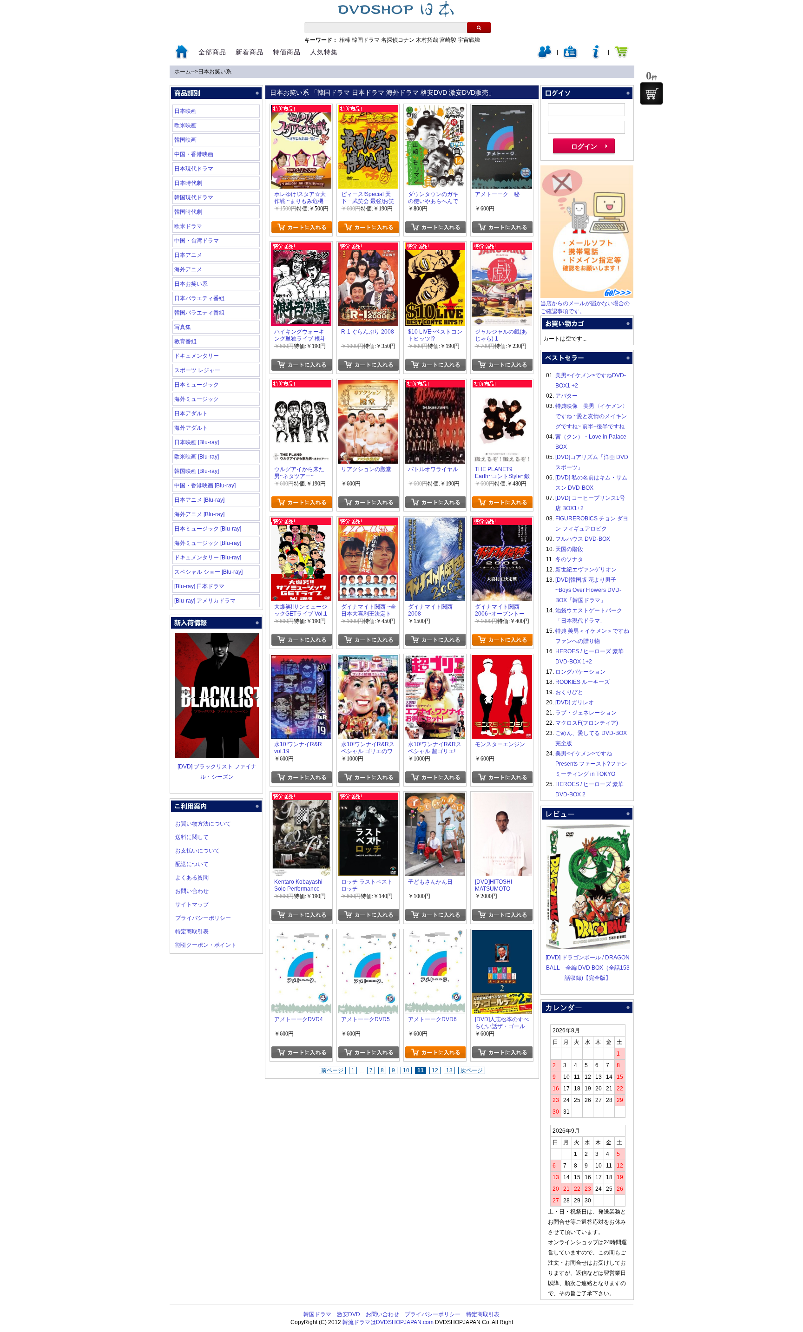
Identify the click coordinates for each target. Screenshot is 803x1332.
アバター (566, 396)
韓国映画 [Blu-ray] (196, 471)
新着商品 (249, 52)
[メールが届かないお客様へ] (586, 296)
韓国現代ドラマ (193, 197)
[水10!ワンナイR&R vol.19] (301, 660)
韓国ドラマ (366, 40)
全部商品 (212, 52)
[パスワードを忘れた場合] (596, 56)
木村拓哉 (427, 40)
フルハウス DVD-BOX (582, 539)
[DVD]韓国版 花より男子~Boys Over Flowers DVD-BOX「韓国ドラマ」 (588, 590)
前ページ (332, 1070)
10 (406, 1070)
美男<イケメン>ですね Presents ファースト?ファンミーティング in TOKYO (591, 763)
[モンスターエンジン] (502, 660)
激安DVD (348, 1314)
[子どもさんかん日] (435, 797)
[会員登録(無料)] (570, 56)
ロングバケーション (580, 672)
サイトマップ (192, 904)
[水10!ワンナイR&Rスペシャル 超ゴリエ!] (435, 660)
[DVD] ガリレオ (574, 702)
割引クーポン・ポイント (206, 945)
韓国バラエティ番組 (199, 312)
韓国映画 (185, 140)
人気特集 (324, 52)
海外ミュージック (196, 399)
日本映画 (185, 111)
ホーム (182, 71)
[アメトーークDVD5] (368, 935)
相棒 (344, 40)
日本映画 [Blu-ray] (196, 442)
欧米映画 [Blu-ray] (196, 456)
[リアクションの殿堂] (368, 385)
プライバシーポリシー (203, 918)
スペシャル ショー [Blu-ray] (208, 572)
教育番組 (185, 341)
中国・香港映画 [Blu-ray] (205, 485)
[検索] (479, 27)
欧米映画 (185, 125)
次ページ (472, 1070)
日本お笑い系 (214, 71)
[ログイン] (545, 56)
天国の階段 (569, 549)
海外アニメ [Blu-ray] (199, 514)
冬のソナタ (569, 559)
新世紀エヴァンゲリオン (586, 569)
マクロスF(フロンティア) (586, 723)
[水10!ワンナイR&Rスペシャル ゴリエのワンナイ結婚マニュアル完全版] (368, 660)
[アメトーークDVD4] (301, 935)
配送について (192, 864)
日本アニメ (188, 255)
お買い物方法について (203, 823)
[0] (651, 93)
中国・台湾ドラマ (196, 240)
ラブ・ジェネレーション (586, 712)
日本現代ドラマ (193, 168)
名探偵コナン (398, 40)
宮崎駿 (448, 40)
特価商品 (287, 52)
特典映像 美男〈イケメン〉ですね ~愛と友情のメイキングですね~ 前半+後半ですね (591, 416)
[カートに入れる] (301, 227)
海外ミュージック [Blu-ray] (207, 543)
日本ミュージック (196, 384)
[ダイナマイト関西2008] (435, 522)
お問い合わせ (192, 891)
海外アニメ (188, 269)
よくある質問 (192, 877)
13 (449, 1070)
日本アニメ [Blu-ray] (199, 500)
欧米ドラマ (188, 226)
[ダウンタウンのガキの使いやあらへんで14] (435, 110)
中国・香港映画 (193, 154)
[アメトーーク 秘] (502, 110)
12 (435, 1070)
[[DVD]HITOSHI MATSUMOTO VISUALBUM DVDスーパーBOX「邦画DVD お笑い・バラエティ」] (502, 797)
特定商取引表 (192, 931)
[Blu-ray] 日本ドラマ (199, 586)
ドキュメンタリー (196, 356)
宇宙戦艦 (469, 40)
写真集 (182, 327)
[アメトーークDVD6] (435, 935)
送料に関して (192, 837)
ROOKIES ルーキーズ (582, 682)
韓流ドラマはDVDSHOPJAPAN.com (388, 1322)
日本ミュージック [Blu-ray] (207, 528)
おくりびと (569, 692)
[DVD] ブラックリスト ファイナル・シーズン (217, 771)
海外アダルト (191, 428)
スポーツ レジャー (197, 370)
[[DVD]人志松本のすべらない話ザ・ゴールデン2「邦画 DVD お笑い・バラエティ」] (502, 935)
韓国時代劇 (188, 212)
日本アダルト (191, 413)
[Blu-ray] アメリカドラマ (205, 600)
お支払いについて (197, 850)
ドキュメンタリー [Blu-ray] (207, 557)
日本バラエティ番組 (199, 298)
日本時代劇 (188, 183)
